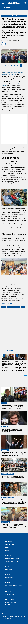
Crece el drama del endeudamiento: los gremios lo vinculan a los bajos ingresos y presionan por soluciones (13, 478)
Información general (10, 544)
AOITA (3, 306)
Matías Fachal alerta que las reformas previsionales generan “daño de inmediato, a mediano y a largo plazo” (13, 526)
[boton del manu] (2, 3)
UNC (23, 306)
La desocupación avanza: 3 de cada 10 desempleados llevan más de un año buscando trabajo (12, 430)
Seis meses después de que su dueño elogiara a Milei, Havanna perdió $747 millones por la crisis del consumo (7, 366)
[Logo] (13, 3)
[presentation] (25, 375)
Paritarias (7, 547)
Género (7, 550)
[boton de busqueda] (25, 3)
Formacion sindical (13, 306)
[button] (5, 66)
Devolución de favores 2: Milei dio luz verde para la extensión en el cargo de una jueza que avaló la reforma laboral (20, 366)
